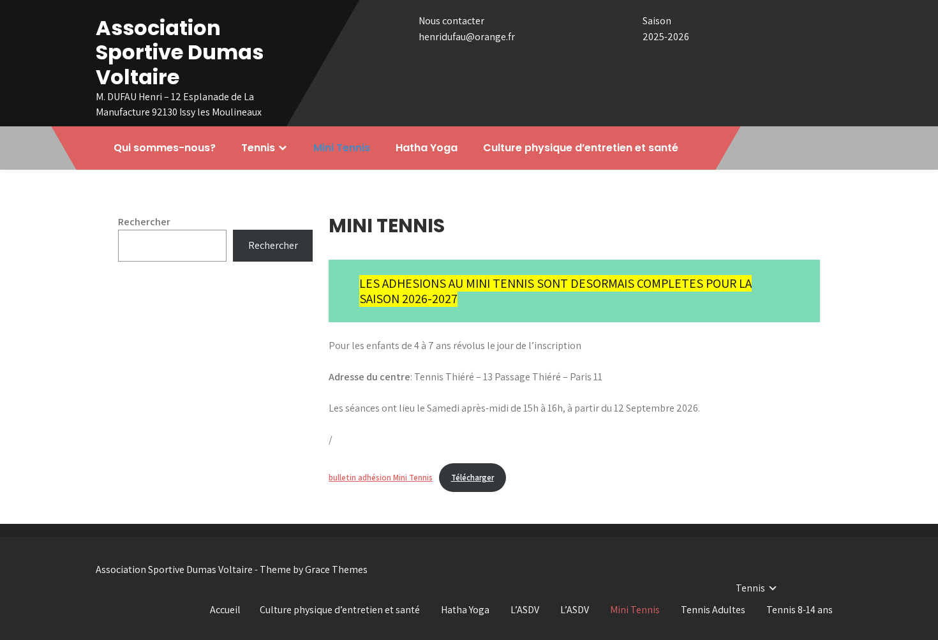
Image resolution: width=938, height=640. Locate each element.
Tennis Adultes (713, 609)
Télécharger (472, 477)
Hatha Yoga (427, 147)
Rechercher (144, 221)
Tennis (258, 147)
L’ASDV (524, 609)
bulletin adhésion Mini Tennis (381, 477)
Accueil (225, 609)
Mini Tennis (341, 147)
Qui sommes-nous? (165, 147)
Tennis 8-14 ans (799, 609)
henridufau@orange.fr (467, 36)
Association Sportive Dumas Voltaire (180, 52)
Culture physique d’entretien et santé (580, 147)
